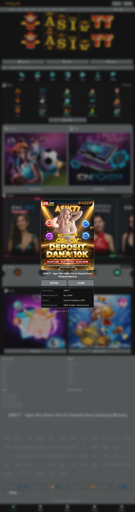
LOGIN (81, 283)
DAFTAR (54, 283)
